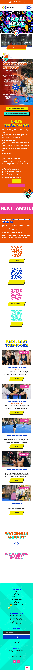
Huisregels (16, 594)
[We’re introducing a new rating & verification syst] (5, 566)
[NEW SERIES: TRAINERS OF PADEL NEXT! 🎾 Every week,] (5, 572)
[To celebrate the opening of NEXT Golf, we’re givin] (27, 579)
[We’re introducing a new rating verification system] (16, 572)
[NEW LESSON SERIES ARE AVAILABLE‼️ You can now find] (5, 579)
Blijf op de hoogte (16, 596)
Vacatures (16, 593)
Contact (16, 597)
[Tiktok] (18, 661)
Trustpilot (4, 530)
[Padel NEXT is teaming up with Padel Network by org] (27, 566)
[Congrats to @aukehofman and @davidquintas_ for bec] (16, 579)
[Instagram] (14, 661)
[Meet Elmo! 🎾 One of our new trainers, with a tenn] (16, 566)
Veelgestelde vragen (16, 591)
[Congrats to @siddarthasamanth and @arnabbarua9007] (27, 572)
